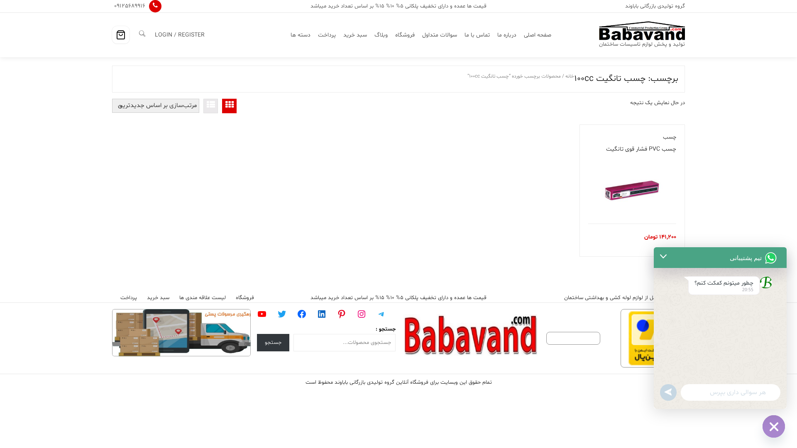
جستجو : (386, 329)
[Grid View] (229, 106)
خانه (569, 76)
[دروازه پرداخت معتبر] (647, 338)
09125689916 (129, 6)
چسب (669, 137)
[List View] (210, 106)
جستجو (273, 342)
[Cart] (121, 35)
